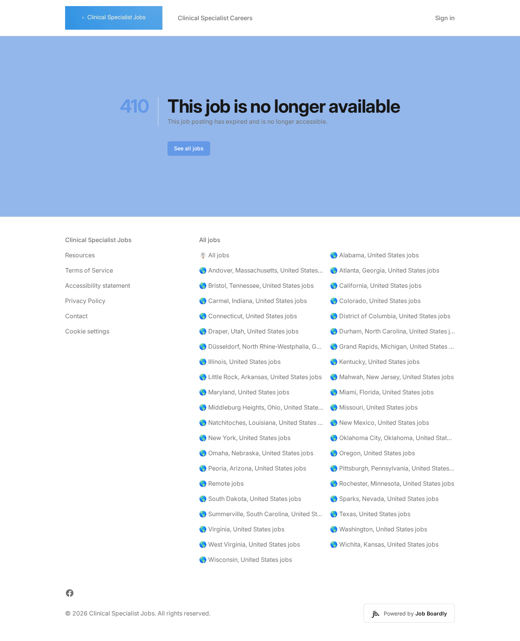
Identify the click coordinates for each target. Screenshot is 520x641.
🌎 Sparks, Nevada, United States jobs (384, 498)
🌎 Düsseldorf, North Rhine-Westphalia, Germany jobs (261, 346)
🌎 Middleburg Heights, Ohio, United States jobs (261, 407)
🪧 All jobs (214, 255)
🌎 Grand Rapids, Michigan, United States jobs (392, 346)
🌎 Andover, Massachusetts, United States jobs (261, 270)
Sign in (445, 18)
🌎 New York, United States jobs (244, 438)
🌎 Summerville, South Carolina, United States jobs (261, 514)
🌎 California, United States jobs (375, 285)
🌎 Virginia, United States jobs (241, 529)
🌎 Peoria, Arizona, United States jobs (252, 468)
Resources (80, 255)
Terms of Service (89, 270)
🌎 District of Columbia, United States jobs (390, 316)
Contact (76, 316)
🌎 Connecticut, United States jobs (248, 316)
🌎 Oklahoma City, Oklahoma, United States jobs (392, 438)
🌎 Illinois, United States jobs (240, 361)
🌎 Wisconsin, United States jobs (245, 559)
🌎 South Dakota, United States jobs (250, 498)
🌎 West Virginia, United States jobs (249, 544)
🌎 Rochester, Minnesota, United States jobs (392, 483)
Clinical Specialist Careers (215, 18)
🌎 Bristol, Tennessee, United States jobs (256, 285)
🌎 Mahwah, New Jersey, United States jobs (392, 377)
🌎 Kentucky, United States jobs (375, 361)
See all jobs (189, 148)
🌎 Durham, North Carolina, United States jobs (392, 331)
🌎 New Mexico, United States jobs (379, 422)
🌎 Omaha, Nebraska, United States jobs (256, 453)
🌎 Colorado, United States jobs (375, 301)
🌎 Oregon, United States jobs (372, 453)
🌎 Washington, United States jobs (378, 529)
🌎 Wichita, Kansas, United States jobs (384, 544)
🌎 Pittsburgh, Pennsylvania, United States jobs (392, 468)
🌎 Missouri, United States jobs (374, 407)
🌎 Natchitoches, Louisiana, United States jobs (261, 422)
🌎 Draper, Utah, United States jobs (248, 331)
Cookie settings (87, 331)
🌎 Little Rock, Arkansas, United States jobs (260, 377)
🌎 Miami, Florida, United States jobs (382, 392)
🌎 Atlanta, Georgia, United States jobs (384, 270)
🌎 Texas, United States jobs (370, 514)
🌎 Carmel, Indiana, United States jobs (253, 301)
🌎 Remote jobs (221, 483)
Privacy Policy (85, 301)
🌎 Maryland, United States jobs (244, 392)
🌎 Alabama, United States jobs (374, 255)
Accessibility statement (97, 285)
